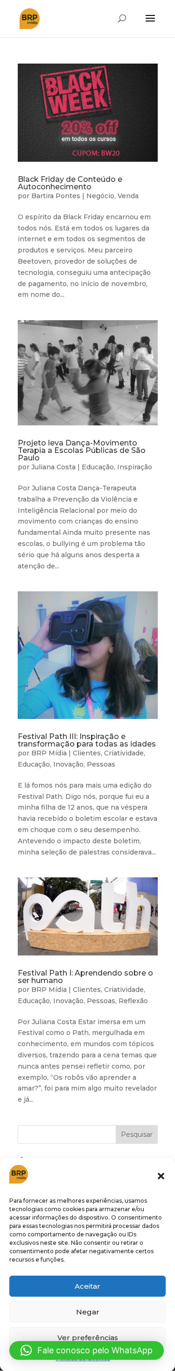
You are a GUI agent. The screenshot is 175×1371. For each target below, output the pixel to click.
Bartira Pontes (55, 196)
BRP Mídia (49, 753)
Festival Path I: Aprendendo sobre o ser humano (85, 977)
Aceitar (87, 1286)
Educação (98, 467)
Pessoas (101, 764)
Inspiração (134, 467)
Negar (87, 1311)
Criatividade (124, 753)
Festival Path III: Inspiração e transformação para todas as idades (87, 740)
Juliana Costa (53, 467)
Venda (128, 196)
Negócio (100, 196)
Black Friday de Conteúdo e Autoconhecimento (70, 183)
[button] (161, 1176)
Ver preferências (87, 1337)
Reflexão (133, 1001)
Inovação (68, 764)
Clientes (87, 753)
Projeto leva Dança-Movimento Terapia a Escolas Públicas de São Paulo (82, 450)
